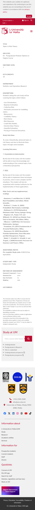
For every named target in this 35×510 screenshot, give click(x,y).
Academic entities (7, 438)
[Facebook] (5, 413)
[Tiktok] (30, 413)
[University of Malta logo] (12, 32)
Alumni (3, 460)
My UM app (5, 473)
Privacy (6, 500)
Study (3, 432)
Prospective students (8, 451)
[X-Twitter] (9, 413)
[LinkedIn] (13, 413)
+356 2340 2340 (19, 399)
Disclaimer (12, 500)
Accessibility (20, 500)
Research (4, 435)
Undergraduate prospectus (14, 352)
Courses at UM (6, 470)
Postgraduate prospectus (13, 355)
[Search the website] (31, 20)
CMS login (25, 506)
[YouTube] (26, 413)
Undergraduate (10, 344)
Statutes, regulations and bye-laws (13, 479)
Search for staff (6, 476)
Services (4, 440)
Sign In (26, 20)
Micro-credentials (11, 350)
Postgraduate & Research (13, 347)
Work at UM (5, 482)
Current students (7, 20)
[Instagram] (17, 413)
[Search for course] (28, 339)
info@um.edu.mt (18, 402)
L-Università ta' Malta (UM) (10, 429)
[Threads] (22, 413)
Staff (4, 23)
